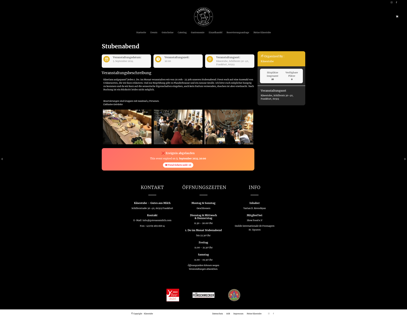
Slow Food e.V (254, 220)
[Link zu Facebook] (396, 2)
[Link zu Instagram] (391, 2)
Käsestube (267, 61)
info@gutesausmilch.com (157, 220)
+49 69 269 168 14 (155, 225)
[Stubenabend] (2, 159)
